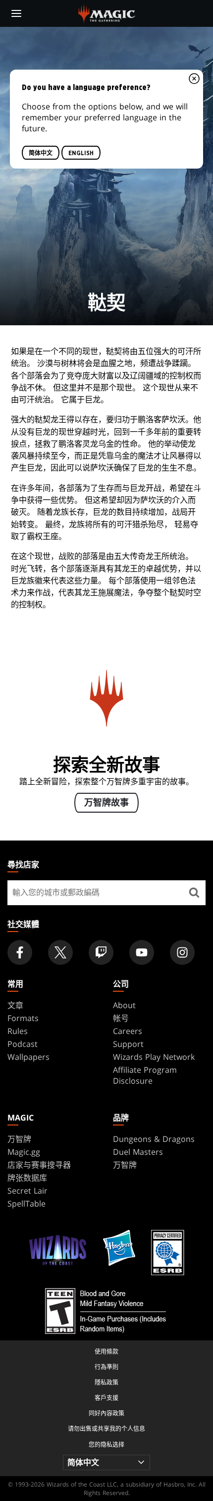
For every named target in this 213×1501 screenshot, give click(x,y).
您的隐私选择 (106, 1444)
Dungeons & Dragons (154, 1138)
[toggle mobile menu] (16, 13)
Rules (17, 1031)
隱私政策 (106, 1382)
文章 (15, 1005)
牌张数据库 (27, 1177)
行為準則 (106, 1367)
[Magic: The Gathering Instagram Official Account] (182, 952)
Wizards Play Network (154, 1056)
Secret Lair (27, 1190)
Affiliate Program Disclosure (145, 1075)
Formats (23, 1018)
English (81, 153)
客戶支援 (106, 1398)
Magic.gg (23, 1151)
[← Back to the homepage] (106, 12)
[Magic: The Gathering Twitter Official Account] (60, 952)
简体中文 (41, 153)
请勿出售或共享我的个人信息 (106, 1428)
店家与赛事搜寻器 (39, 1164)
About (124, 1005)
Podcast (22, 1043)
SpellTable (26, 1203)
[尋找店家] (194, 892)
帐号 (121, 1018)
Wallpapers (28, 1056)
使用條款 (106, 1351)
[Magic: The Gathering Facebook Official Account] (19, 952)
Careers (127, 1031)
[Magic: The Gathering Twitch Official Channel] (101, 952)
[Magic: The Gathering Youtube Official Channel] (141, 952)
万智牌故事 (106, 803)
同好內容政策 (106, 1413)
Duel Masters (138, 1151)
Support (128, 1043)
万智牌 (19, 1138)
